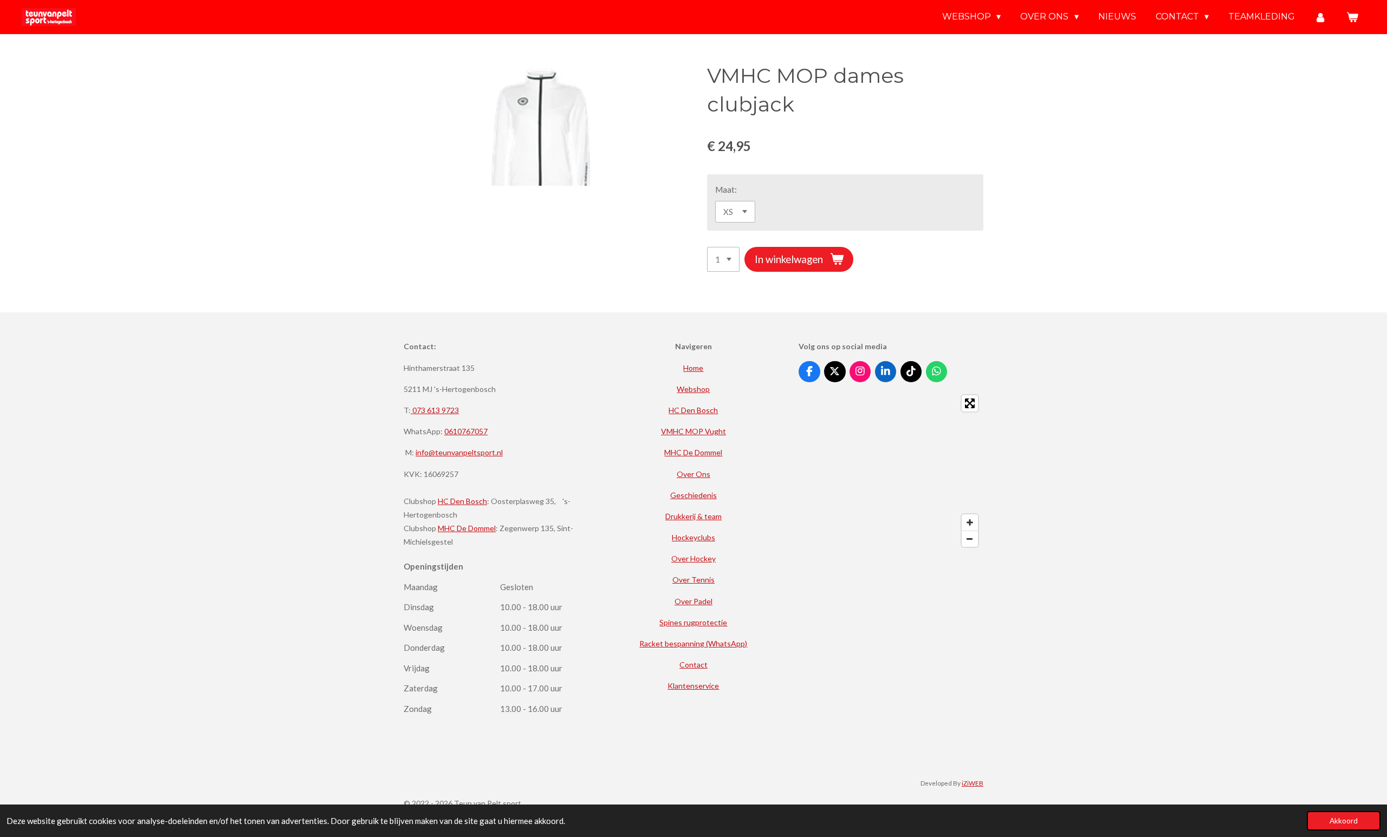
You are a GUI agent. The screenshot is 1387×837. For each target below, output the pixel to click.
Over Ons (693, 474)
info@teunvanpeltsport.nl (459, 452)
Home (693, 367)
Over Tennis (693, 579)
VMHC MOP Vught (693, 431)
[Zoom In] (970, 522)
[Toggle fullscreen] (970, 403)
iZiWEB (972, 783)
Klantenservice (693, 685)
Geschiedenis (693, 495)
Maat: (726, 189)
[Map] (891, 471)
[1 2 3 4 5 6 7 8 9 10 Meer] (723, 259)
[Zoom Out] (970, 539)
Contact (693, 664)
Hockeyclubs (693, 537)
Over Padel (693, 601)
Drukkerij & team (693, 516)
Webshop (693, 389)
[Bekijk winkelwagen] (1352, 17)
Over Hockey (693, 558)
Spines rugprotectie (693, 622)
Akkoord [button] (1344, 820)
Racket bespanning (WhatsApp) (693, 643)
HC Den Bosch (462, 501)
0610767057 (466, 431)
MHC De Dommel (467, 528)
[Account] (1320, 17)
